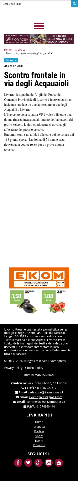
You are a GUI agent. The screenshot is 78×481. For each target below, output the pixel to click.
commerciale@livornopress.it (45, 402)
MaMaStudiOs (44, 375)
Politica (39, 431)
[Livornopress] (33, 14)
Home (8, 49)
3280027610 (48, 388)
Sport (39, 436)
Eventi (39, 440)
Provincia (39, 445)
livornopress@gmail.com (45, 397)
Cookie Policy (34, 368)
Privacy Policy (13, 368)
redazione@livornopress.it (45, 392)
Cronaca (20, 49)
